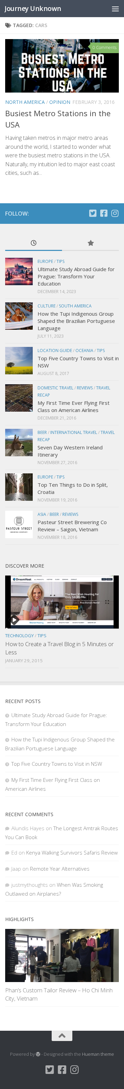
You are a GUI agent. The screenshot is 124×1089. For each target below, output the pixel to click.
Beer (42, 432)
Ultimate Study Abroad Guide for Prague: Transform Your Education (76, 276)
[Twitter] (93, 213)
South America (75, 306)
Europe (45, 261)
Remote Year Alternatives (60, 868)
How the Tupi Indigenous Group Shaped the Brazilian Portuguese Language (76, 320)
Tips (60, 261)
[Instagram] (115, 213)
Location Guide (55, 350)
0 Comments (104, 47)
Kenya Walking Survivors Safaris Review (72, 852)
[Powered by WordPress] (38, 1054)
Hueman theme (98, 1054)
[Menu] (115, 8)
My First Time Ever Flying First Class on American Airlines (74, 406)
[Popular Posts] (90, 243)
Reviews (85, 388)
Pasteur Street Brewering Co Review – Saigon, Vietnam (72, 526)
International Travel (73, 432)
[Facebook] (104, 213)
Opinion (59, 102)
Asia (42, 514)
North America (25, 102)
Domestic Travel (55, 388)
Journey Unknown (32, 8)
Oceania (84, 350)
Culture (46, 306)
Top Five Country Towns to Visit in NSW (56, 763)
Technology (19, 635)
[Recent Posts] (33, 243)
